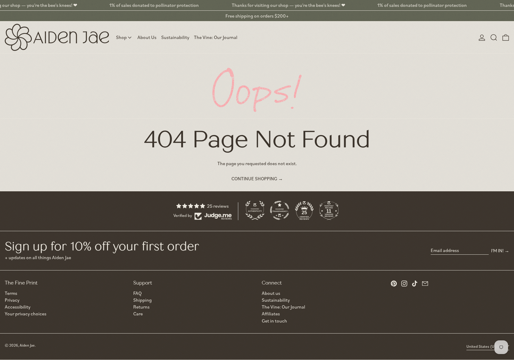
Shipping (142, 300)
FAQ (137, 293)
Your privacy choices (25, 314)
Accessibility (17, 307)
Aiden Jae (27, 345)
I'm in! (497, 250)
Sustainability (276, 300)
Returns (141, 307)
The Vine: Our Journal (283, 307)
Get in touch (274, 321)
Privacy (12, 300)
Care (138, 314)
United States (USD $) (485, 346)
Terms (11, 293)
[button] (493, 37)
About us (271, 293)
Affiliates (271, 314)
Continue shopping (254, 178)
